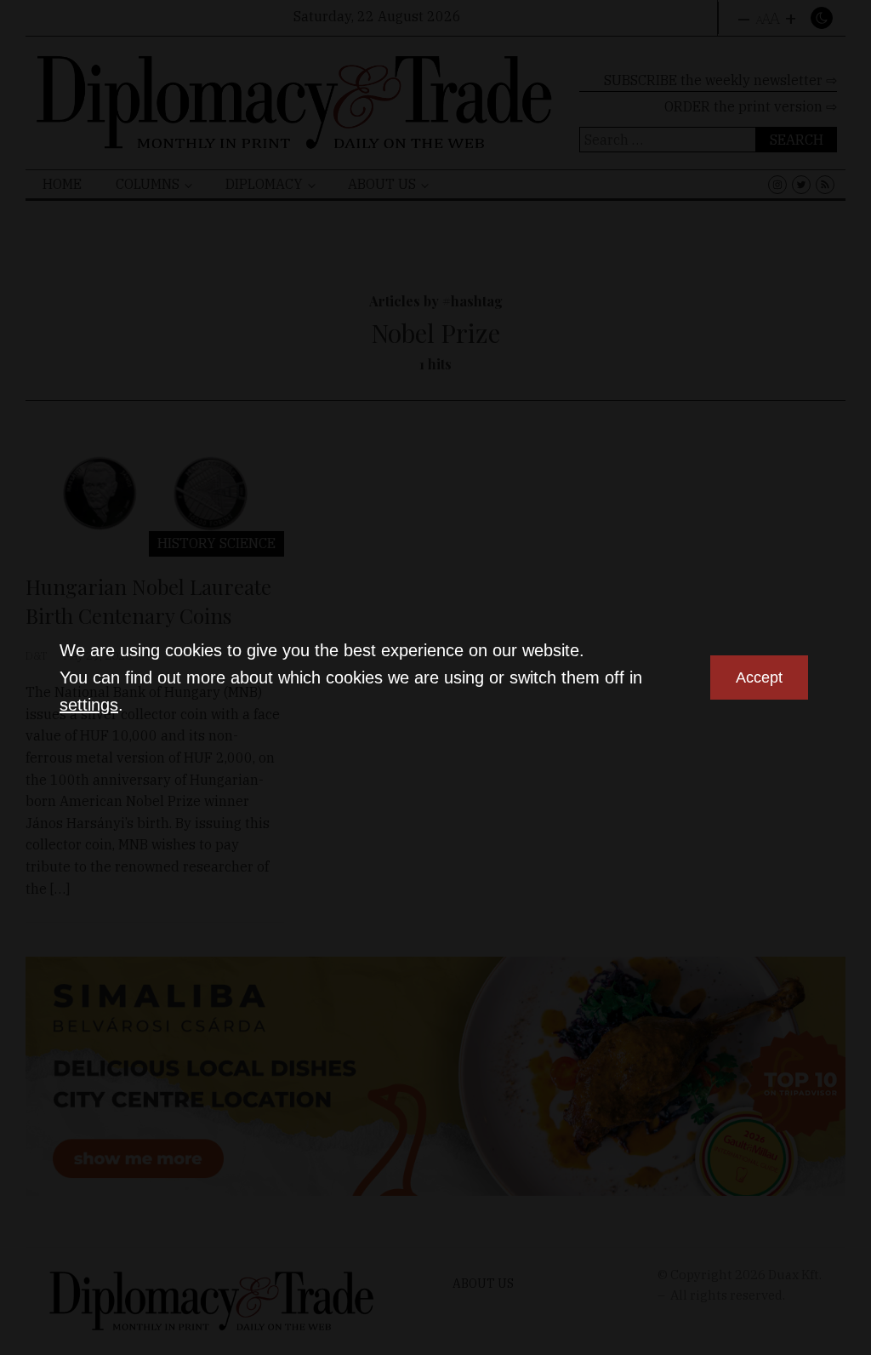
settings (89, 704)
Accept (759, 677)
